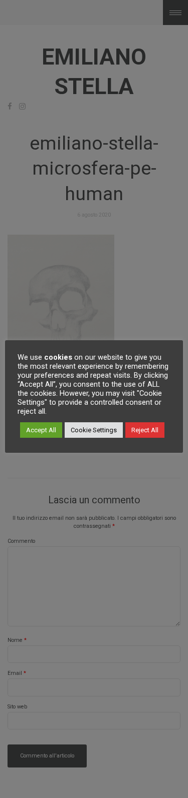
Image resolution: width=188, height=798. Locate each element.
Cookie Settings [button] (94, 430)
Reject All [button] (144, 430)
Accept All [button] (41, 430)
